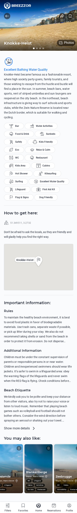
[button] (38, 261)
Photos (69, 43)
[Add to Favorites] (70, 16)
